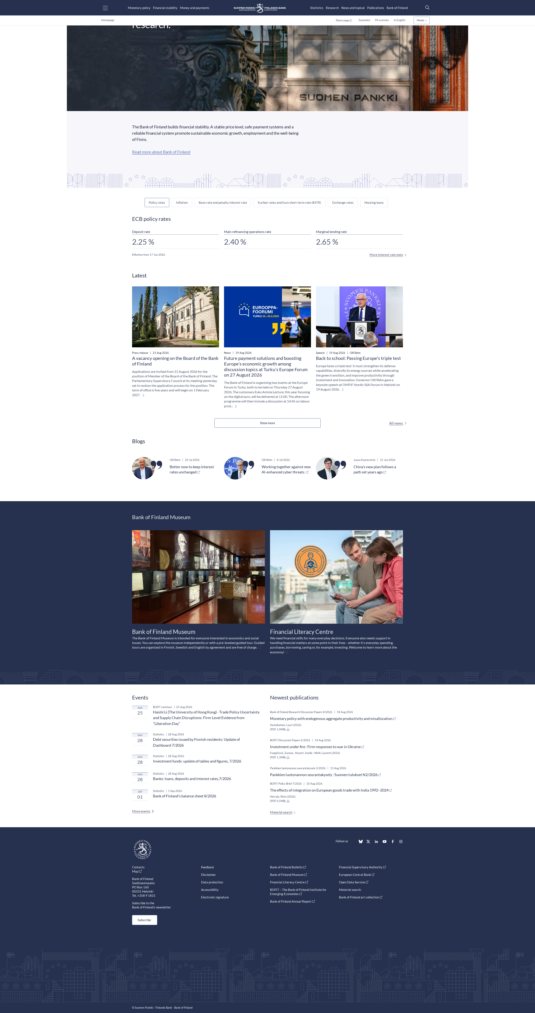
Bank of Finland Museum (287, 874)
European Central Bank (355, 874)
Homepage (107, 20)
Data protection (212, 882)
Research (332, 8)
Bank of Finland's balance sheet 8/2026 (184, 796)
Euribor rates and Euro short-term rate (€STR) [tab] (289, 202)
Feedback (207, 867)
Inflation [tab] (182, 202)
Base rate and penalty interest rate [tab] (223, 202)
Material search (281, 812)
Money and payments (194, 8)
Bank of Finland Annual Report (291, 901)
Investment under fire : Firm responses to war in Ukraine (315, 746)
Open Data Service (352, 882)
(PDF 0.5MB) (278, 801)
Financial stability (165, 8)
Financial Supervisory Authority (360, 867)
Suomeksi (364, 20)
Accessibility (210, 890)
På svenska (382, 20)
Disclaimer (208, 874)
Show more (267, 423)
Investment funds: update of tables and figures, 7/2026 (197, 761)
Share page (342, 20)
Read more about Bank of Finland (161, 151)
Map (135, 871)
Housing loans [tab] (374, 202)
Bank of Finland (397, 8)
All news (396, 423)
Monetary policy (139, 8)
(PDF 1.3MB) (278, 757)
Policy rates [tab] (157, 202)
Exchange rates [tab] (343, 202)
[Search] (426, 7)
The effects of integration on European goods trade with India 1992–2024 (329, 790)
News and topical (353, 8)
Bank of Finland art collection (359, 897)
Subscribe (144, 920)
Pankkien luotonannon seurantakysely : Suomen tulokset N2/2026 (323, 774)
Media (420, 20)
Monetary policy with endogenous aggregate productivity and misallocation (331, 718)
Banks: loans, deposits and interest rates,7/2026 (192, 778)
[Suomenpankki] (260, 8)
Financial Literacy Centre (287, 882)
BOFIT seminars (162, 707)
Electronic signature (215, 897)
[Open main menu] (109, 8)
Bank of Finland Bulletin (286, 867)
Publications (375, 8)
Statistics (316, 8)
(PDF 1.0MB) (278, 729)
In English (399, 20)
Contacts (138, 867)
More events (141, 811)
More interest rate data (386, 255)
